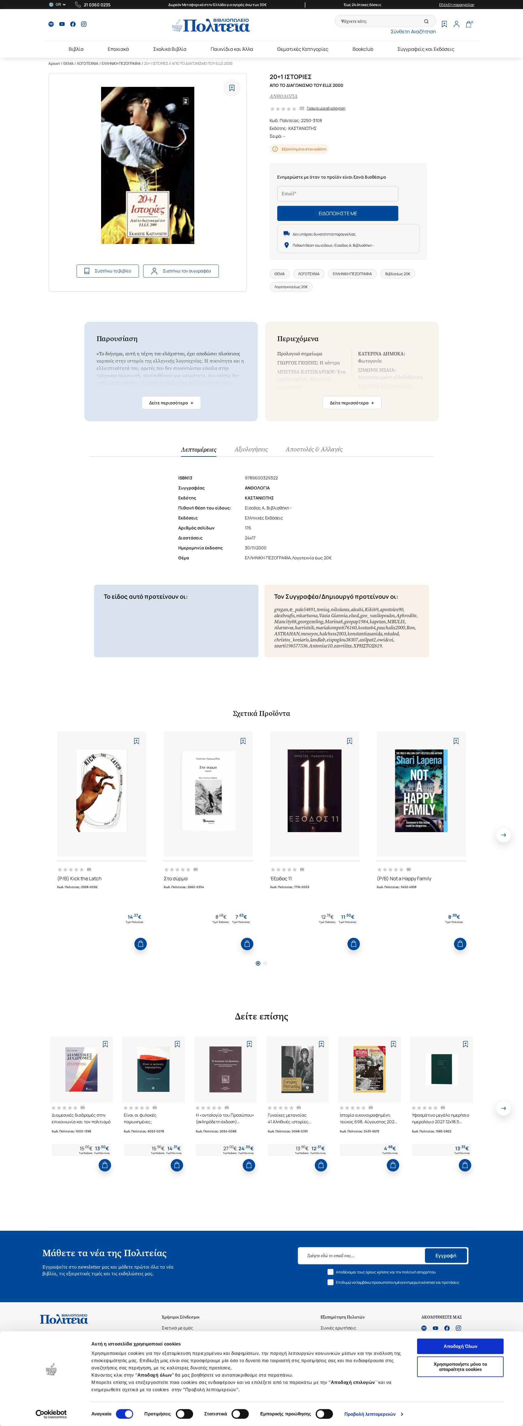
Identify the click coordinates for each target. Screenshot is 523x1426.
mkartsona (306, 615)
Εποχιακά (118, 49)
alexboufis (284, 615)
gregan (281, 609)
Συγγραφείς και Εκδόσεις (425, 49)
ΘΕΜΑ (68, 63)
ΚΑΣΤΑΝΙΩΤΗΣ (302, 128)
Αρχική (54, 63)
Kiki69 (371, 609)
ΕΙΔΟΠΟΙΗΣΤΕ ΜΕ (338, 213)
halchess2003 (332, 634)
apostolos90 (391, 609)
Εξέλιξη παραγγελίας (457, 4)
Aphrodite (406, 615)
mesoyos (309, 634)
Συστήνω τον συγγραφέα (187, 271)
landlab (317, 640)
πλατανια (283, 627)
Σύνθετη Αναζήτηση (413, 31)
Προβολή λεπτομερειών (370, 1414)
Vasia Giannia (333, 615)
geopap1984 (356, 621)
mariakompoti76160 (336, 627)
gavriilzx (343, 646)
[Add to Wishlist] (232, 88)
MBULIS (396, 621)
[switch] (184, 1414)
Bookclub (363, 49)
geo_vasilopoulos (377, 615)
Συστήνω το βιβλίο (113, 271)
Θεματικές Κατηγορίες (302, 49)
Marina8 (334, 621)
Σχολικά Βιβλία (169, 49)
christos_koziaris (291, 640)
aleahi (357, 609)
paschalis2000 (391, 627)
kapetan (378, 621)
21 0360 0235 (97, 5)
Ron (410, 627)
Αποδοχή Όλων (460, 1346)
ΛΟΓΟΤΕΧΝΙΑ (87, 63)
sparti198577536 (291, 646)
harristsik (304, 627)
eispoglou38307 (342, 640)
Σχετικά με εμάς (177, 1328)
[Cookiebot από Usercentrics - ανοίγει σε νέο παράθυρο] (51, 1414)
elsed (354, 615)
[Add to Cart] (140, 944)
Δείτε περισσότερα (171, 403)
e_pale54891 (302, 609)
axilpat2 (367, 640)
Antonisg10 (320, 646)
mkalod (391, 634)
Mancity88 (285, 621)
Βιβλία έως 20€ (397, 273)
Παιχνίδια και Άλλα (232, 49)
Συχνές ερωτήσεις (338, 1328)
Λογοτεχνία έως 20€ (291, 286)
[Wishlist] (444, 25)
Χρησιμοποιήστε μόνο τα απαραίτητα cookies (460, 1367)
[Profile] (456, 25)
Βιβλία (76, 49)
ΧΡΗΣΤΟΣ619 (367, 646)
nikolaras (340, 609)
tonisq (323, 609)
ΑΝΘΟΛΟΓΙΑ (284, 96)
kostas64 (366, 627)
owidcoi (385, 640)
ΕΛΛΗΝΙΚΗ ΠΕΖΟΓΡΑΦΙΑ (121, 63)
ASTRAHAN (286, 634)
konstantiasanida (364, 634)
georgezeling (310, 621)
